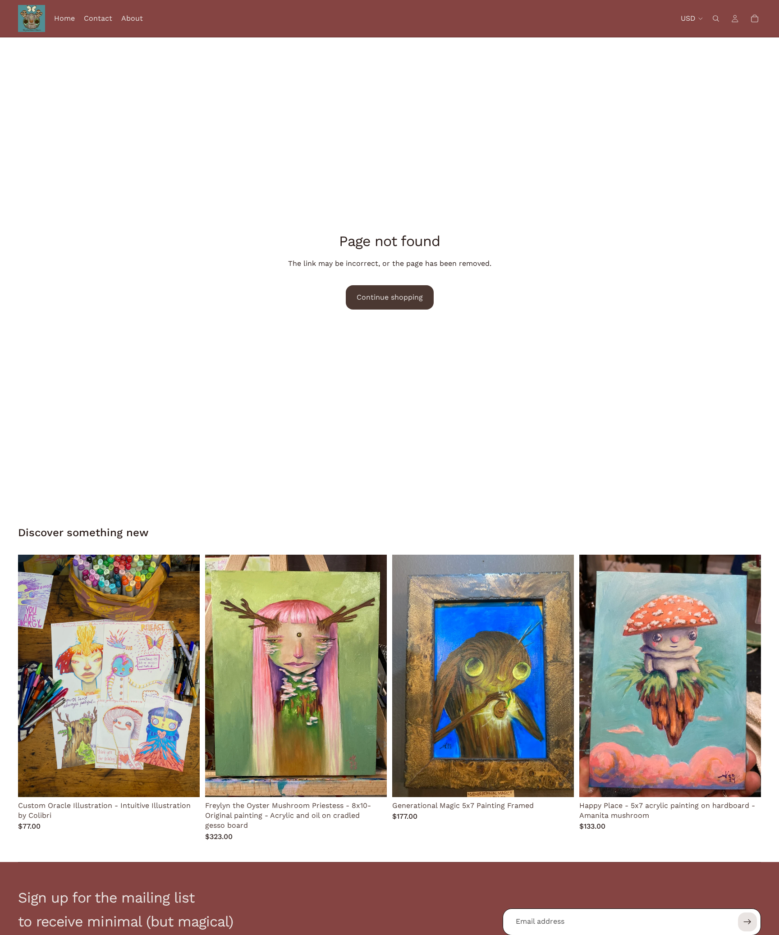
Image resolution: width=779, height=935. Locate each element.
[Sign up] (747, 921)
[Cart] (755, 18)
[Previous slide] (31, 676)
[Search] (716, 18)
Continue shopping (390, 297)
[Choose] (186, 783)
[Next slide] (186, 676)
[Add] (373, 783)
